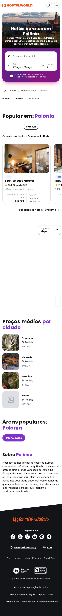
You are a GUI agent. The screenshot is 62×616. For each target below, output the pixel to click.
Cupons (42, 594)
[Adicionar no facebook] (13, 536)
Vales (50, 594)
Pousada (36, 558)
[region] (31, 266)
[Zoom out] (58, 303)
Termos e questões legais (22, 594)
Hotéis (27, 558)
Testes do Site (12, 601)
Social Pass (49, 558)
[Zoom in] (58, 298)
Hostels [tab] (6, 98)
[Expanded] (5, 90)
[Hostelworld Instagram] (27, 536)
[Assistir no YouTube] (34, 536)
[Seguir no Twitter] (20, 536)
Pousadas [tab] (34, 98)
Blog (9, 558)
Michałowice (14, 437)
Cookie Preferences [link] (47, 601)
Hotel (8, 177)
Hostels (17, 558)
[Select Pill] (49, 5)
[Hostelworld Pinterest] (41, 536)
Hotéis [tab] (19, 98)
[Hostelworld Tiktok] (49, 536)
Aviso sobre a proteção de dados (31, 587)
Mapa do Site (29, 601)
